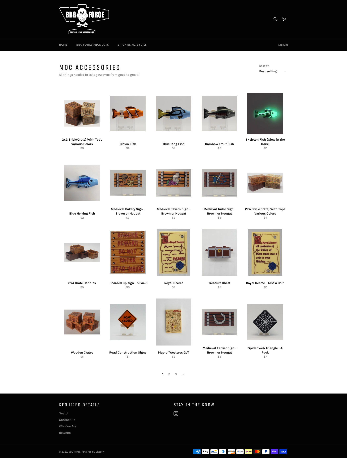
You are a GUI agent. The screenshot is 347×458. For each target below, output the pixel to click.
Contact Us (67, 420)
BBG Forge (74, 451)
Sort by (264, 66)
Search (64, 413)
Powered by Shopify (93, 451)
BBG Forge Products (92, 44)
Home (63, 44)
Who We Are (67, 426)
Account (283, 44)
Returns (65, 432)
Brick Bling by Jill (132, 44)
